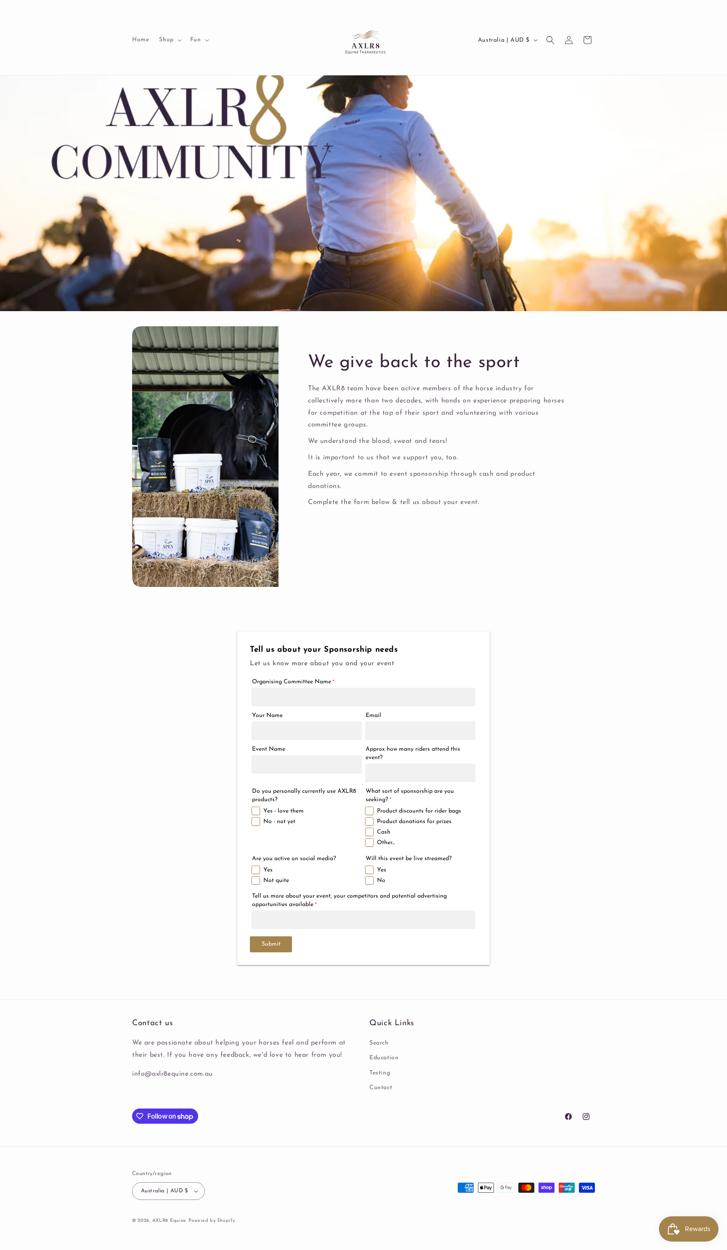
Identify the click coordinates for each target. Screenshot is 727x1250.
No (381, 880)
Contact (380, 1088)
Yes (268, 870)
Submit (271, 944)
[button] (169, 40)
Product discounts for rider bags (419, 811)
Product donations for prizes (414, 821)
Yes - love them (283, 811)
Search (379, 1043)
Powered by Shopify (211, 1220)
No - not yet (279, 821)
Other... (386, 843)
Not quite (276, 880)
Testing (379, 1073)
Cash (383, 832)
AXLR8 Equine (169, 1220)
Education (383, 1058)
